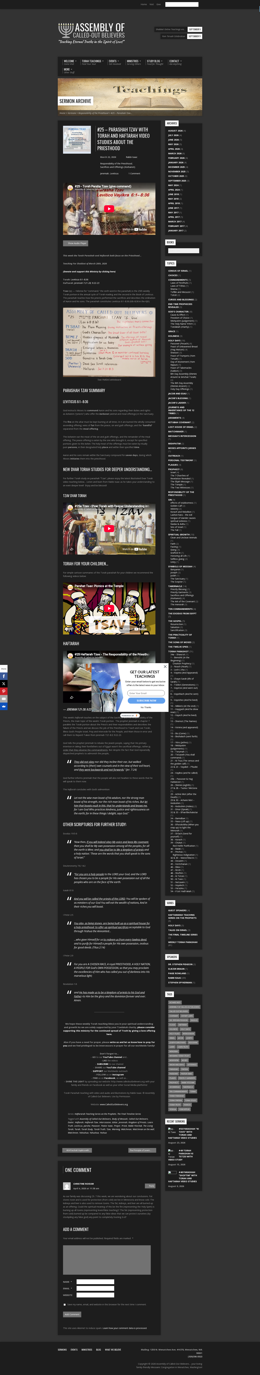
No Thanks (146, 707)
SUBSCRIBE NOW (146, 700)
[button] (144, 674)
